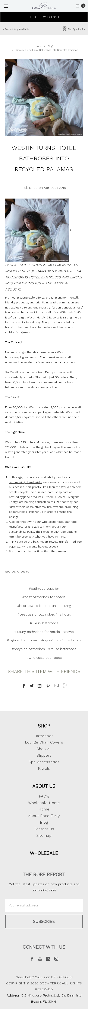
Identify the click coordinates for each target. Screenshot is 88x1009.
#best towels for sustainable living (44, 606)
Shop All (44, 749)
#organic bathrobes (22, 640)
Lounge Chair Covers (44, 742)
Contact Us (44, 829)
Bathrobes (44, 736)
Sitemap (44, 835)
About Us (44, 786)
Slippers (44, 755)
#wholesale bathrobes (44, 658)
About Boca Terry (44, 816)
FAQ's (44, 796)
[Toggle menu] (6, 6)
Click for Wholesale (44, 17)
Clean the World (58, 487)
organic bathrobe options (60, 531)
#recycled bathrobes (28, 649)
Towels (44, 768)
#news (68, 632)
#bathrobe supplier (44, 588)
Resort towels (49, 541)
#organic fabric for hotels (61, 640)
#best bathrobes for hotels (44, 597)
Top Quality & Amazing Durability (47, 29)
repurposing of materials (25, 482)
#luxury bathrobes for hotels (37, 632)
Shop (44, 725)
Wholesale (44, 853)
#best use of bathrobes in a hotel (44, 614)
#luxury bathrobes (44, 623)
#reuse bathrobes (62, 649)
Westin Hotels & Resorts (43, 317)
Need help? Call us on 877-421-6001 (44, 977)
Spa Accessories (44, 762)
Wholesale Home (44, 803)
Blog (44, 822)
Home (44, 809)
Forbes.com (24, 571)
